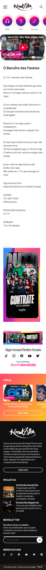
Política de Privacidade (27, 567)
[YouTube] (29, 356)
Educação (34, 29)
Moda (21, 29)
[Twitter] (38, 356)
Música (7, 29)
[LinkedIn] (41, 554)
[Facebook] (22, 356)
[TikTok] (6, 356)
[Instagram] (14, 356)
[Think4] (40, 567)
